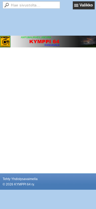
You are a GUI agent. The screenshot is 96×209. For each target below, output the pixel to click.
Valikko (86, 5)
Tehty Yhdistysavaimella (20, 179)
